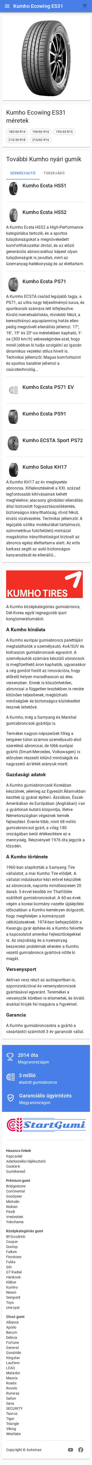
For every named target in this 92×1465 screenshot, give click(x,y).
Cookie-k (13, 1166)
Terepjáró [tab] (54, 173)
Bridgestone (16, 1186)
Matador (13, 1373)
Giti (9, 1267)
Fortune (12, 1343)
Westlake (13, 1434)
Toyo (10, 1302)
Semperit (13, 1297)
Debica (11, 1337)
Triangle (12, 1424)
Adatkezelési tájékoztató (26, 1161)
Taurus (11, 1414)
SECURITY (14, 1408)
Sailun (11, 1398)
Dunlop (12, 1247)
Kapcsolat (14, 1156)
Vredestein (15, 1217)
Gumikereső (16, 1171)
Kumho (12, 1287)
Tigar (10, 1419)
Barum (11, 1332)
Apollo (11, 1327)
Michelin (12, 1202)
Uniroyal (12, 1308)
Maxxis (12, 1378)
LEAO (10, 1368)
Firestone (13, 1257)
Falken (11, 1252)
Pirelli (10, 1212)
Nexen (11, 1292)
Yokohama (15, 1222)
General (12, 1348)
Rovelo (11, 1388)
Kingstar (13, 1358)
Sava (10, 1403)
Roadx (11, 1383)
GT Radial (14, 1272)
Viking (11, 1429)
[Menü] (7, 6)
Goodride (13, 1353)
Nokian (12, 1207)
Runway (12, 1393)
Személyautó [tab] (23, 173)
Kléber (11, 1282)
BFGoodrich (16, 1237)
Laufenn (13, 1363)
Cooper (12, 1242)
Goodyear (14, 1196)
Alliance (12, 1322)
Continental (15, 1191)
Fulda (10, 1262)
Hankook (13, 1277)
